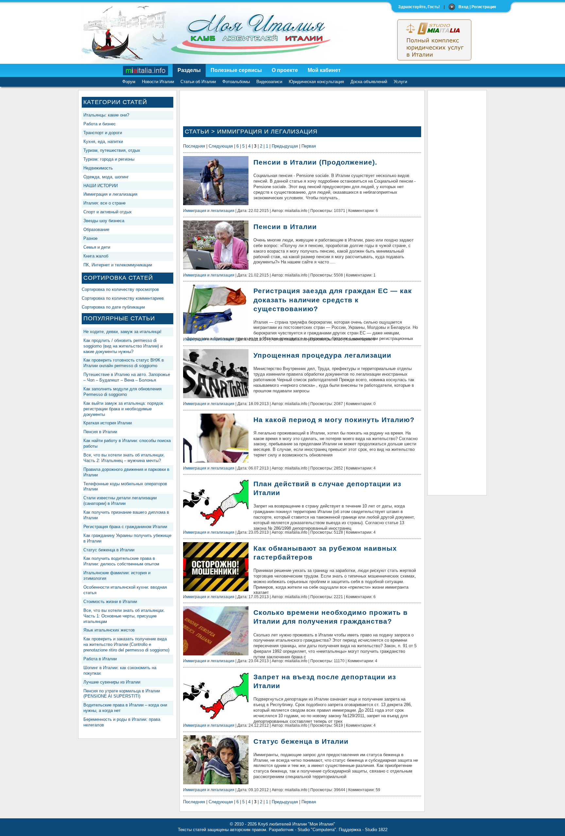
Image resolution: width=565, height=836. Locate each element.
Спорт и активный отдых (107, 211)
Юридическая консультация (316, 81)
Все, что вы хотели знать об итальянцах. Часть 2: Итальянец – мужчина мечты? (124, 458)
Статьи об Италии (198, 81)
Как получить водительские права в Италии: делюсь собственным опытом (121, 561)
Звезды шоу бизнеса (103, 220)
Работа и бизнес (99, 123)
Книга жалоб (95, 256)
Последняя (194, 146)
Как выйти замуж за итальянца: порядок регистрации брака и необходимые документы (123, 409)
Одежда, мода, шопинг (106, 176)
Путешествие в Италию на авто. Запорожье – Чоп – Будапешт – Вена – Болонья (126, 377)
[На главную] (146, 70)
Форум (128, 81)
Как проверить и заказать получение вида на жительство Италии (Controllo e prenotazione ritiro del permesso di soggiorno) (126, 644)
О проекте (285, 70)
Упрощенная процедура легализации (322, 355)
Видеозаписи (269, 81)
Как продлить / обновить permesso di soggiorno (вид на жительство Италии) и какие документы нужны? (123, 346)
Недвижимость (98, 168)
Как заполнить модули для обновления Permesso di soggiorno (122, 391)
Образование (96, 229)
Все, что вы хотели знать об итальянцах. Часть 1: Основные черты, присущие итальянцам (124, 616)
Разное (90, 238)
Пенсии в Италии (285, 226)
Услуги (400, 81)
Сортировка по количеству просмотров (120, 289)
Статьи (197, 131)
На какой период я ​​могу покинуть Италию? (334, 419)
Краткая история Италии (107, 422)
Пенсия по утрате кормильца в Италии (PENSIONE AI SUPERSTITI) (121, 693)
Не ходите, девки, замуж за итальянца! (122, 331)
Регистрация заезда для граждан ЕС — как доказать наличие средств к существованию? (332, 299)
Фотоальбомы (236, 81)
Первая (308, 146)
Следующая (221, 146)
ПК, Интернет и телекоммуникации (117, 264)
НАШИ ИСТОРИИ (100, 185)
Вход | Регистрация (477, 7)
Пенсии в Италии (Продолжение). (315, 162)
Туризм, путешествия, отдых (111, 150)
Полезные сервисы (236, 70)
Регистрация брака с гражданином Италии (125, 526)
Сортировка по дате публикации (113, 307)
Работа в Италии (100, 658)
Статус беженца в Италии (108, 549)
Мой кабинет (324, 70)
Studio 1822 (376, 829)
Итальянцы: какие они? (106, 115)
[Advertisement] (457, 192)
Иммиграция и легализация (110, 194)
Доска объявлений (369, 81)
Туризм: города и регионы (108, 159)
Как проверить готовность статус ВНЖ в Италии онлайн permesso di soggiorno (123, 363)
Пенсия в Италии (100, 431)
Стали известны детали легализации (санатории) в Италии (120, 500)
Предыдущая (285, 146)
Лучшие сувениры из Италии (111, 682)
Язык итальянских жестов (109, 630)
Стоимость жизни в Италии (110, 601)
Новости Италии (158, 81)
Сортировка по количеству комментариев (123, 298)
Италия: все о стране (104, 203)
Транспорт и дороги (102, 132)
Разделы (189, 70)
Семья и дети (96, 247)
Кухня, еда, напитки (103, 141)
